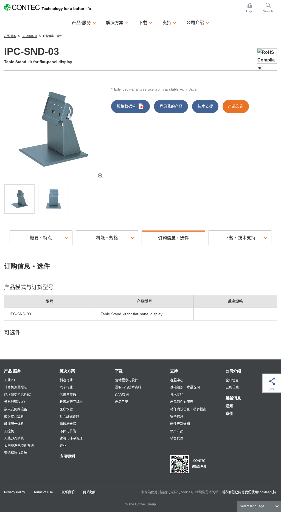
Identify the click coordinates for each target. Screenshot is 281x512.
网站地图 (89, 492)
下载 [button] (146, 22)
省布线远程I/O (14, 402)
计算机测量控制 (15, 387)
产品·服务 (12, 371)
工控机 (9, 431)
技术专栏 (176, 395)
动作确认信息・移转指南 (188, 409)
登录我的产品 (170, 106)
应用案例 (67, 456)
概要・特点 (41, 237)
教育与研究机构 (71, 402)
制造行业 (66, 380)
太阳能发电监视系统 (19, 446)
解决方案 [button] (117, 22)
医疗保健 (66, 409)
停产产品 (176, 431)
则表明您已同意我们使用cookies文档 (249, 492)
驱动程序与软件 (126, 380)
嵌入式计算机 (14, 417)
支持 (174, 371)
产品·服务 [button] (84, 22)
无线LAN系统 (14, 438)
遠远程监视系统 (15, 453)
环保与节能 (68, 431)
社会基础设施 (69, 417)
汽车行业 (66, 387)
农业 (63, 446)
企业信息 (232, 380)
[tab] (19, 199)
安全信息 (176, 417)
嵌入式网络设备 (15, 409)
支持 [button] (169, 22)
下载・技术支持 (240, 237)
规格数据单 (126, 106)
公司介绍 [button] (197, 22)
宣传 (229, 413)
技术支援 (205, 106)
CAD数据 (122, 395)
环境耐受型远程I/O (17, 395)
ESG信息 (232, 387)
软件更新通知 (180, 424)
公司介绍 (233, 371)
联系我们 (68, 492)
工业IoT (9, 380)
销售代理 (176, 438)
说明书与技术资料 (128, 387)
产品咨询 (235, 106)
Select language (252, 506)
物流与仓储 (68, 424)
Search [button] (270, 8)
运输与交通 (68, 395)
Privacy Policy (14, 492)
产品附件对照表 (181, 402)
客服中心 (176, 380)
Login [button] (252, 8)
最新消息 (233, 398)
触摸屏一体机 (14, 424)
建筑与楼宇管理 (71, 438)
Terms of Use (43, 492)
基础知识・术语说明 (185, 387)
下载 (119, 371)
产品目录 (121, 402)
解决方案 (67, 371)
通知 (229, 406)
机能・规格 (107, 237)
